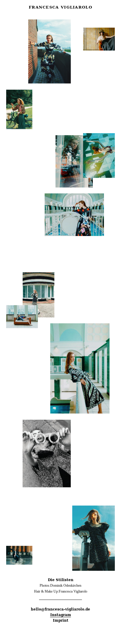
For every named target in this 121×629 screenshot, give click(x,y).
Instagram (60, 615)
